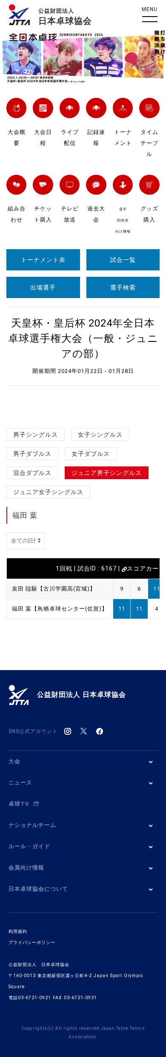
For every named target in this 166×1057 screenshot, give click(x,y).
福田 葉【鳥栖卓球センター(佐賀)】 (60, 608)
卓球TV (19, 804)
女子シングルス (100, 434)
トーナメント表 (43, 259)
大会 (14, 761)
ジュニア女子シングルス (48, 492)
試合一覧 (123, 259)
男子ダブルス (32, 453)
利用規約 (18, 931)
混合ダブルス (32, 472)
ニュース (20, 782)
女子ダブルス (91, 453)
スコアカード (146, 568)
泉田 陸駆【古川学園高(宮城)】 (54, 588)
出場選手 (43, 287)
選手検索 (123, 287)
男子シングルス (35, 434)
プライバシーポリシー (32, 942)
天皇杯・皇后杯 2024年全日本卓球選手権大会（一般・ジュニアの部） (83, 338)
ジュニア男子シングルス (107, 472)
